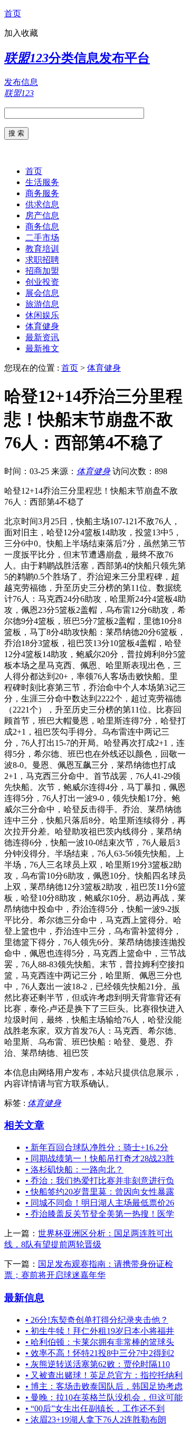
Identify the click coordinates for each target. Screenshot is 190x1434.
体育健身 (42, 326)
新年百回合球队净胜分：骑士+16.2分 (96, 1147)
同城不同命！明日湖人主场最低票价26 (99, 1202)
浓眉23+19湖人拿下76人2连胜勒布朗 (95, 1419)
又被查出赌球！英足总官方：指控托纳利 (104, 1375)
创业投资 (42, 281)
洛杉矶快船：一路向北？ (74, 1169)
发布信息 (21, 82)
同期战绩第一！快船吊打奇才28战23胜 (99, 1158)
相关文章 (24, 1125)
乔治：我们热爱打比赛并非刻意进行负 (99, 1180)
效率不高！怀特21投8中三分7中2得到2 (99, 1353)
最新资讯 (42, 337)
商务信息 (42, 226)
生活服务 (42, 182)
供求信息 (42, 204)
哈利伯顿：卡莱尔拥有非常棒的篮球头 (99, 1341)
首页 (12, 13)
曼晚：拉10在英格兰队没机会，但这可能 (104, 1397)
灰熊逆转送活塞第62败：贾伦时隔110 (97, 1364)
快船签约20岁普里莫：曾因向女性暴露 (99, 1191)
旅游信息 (42, 304)
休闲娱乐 (42, 315)
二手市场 (42, 237)
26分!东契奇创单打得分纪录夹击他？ (96, 1319)
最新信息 (24, 1297)
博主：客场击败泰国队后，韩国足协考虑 (104, 1386)
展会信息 (42, 292)
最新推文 (42, 348)
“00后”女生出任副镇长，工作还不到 (95, 1408)
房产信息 (42, 215)
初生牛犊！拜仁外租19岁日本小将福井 (99, 1330)
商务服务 (42, 193)
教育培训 (42, 248)
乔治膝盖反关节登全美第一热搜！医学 (99, 1213)
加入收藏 (21, 32)
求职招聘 (42, 259)
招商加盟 (42, 270)
